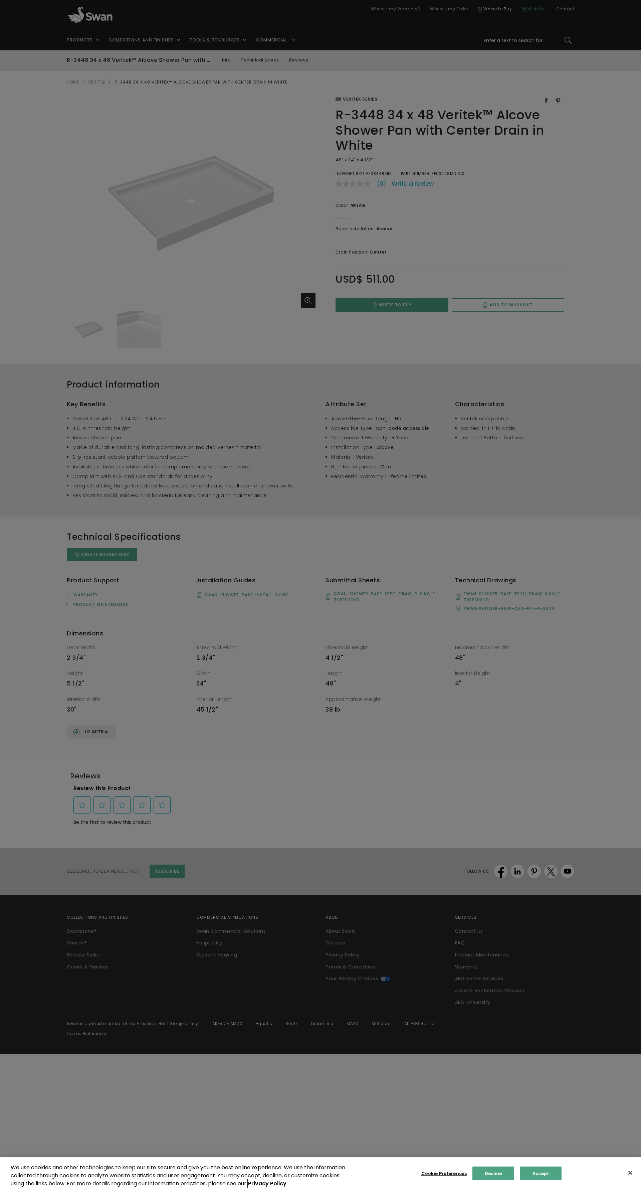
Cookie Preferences (444, 1173)
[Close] (630, 1173)
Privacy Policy (267, 1183)
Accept (540, 1173)
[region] (320, 1174)
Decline (493, 1173)
